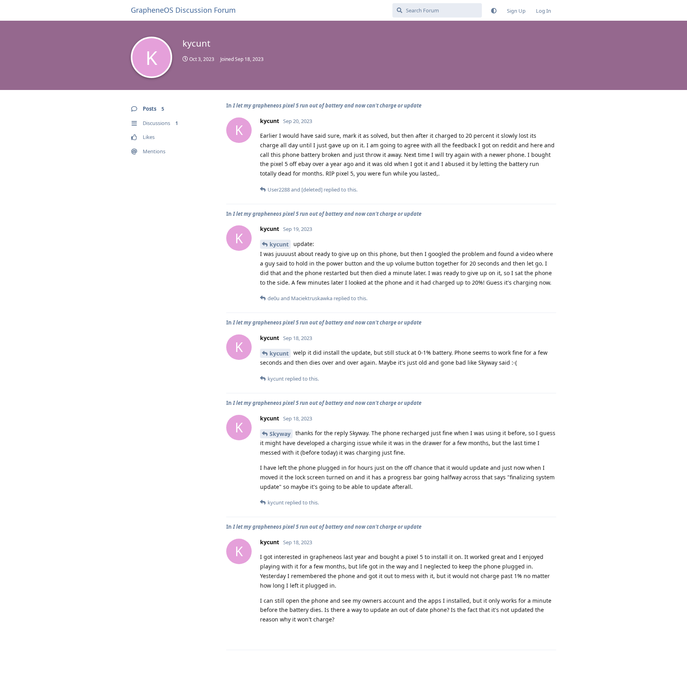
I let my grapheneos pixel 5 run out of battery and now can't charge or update (327, 105)
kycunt (279, 244)
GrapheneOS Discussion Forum (183, 10)
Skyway (280, 434)
